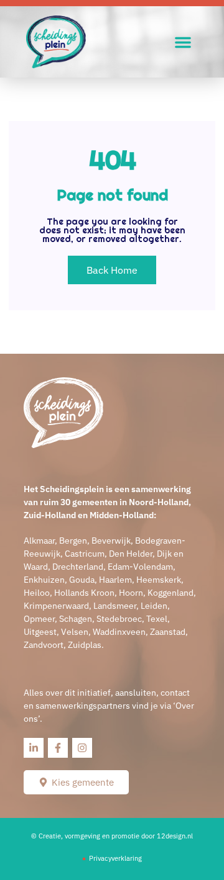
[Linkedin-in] (34, 748)
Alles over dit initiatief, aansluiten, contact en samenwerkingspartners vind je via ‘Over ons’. (109, 705)
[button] (183, 42)
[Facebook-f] (58, 748)
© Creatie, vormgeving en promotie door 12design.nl (112, 836)
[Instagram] (82, 748)
